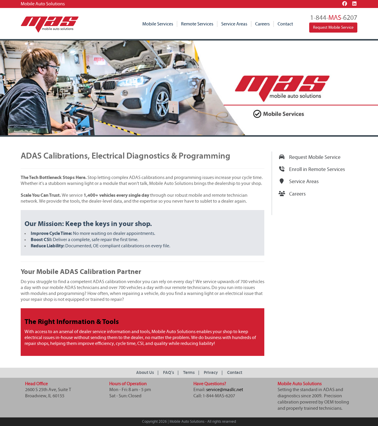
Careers (262, 24)
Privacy (211, 372)
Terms (189, 372)
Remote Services (197, 24)
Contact (285, 24)
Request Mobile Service (333, 27)
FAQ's (168, 372)
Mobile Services (157, 24)
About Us (145, 372)
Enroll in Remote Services (317, 169)
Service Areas (234, 24)
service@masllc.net (224, 389)
